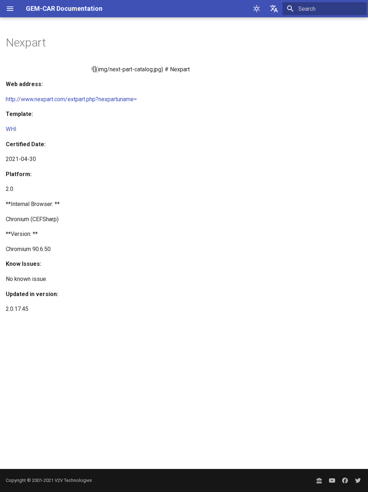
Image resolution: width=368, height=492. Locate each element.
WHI (11, 129)
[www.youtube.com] (332, 480)
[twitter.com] (358, 480)
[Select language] (274, 8)
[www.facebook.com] (345, 480)
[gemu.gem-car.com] (319, 480)
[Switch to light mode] (256, 8)
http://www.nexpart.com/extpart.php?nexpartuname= (71, 99)
